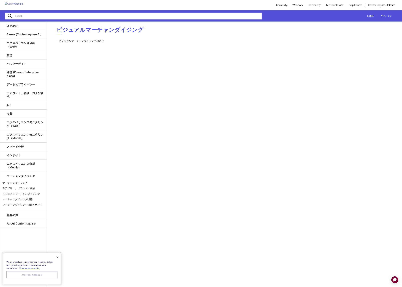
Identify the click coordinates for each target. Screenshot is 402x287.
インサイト (14, 155)
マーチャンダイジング (21, 176)
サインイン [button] (386, 15)
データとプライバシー (21, 84)
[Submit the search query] (10, 16)
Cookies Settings (32, 274)
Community (314, 5)
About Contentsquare (21, 223)
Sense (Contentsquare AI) (24, 34)
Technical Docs (334, 5)
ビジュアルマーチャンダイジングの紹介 (81, 40)
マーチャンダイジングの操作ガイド (22, 204)
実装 (9, 113)
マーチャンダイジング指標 (17, 199)
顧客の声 (12, 215)
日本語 (370, 16)
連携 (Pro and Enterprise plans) (23, 73)
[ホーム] (14, 3)
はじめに (12, 25)
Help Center (355, 5)
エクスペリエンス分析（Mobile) (21, 165)
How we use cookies (29, 268)
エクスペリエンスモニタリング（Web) (25, 124)
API (9, 105)
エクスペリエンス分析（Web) (21, 44)
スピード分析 (15, 146)
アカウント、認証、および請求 (25, 94)
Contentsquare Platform (381, 5)
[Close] (57, 257)
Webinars (297, 5)
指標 (9, 55)
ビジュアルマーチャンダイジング (21, 193)
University (281, 5)
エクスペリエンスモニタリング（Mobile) (25, 136)
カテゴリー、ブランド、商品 (18, 188)
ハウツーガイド (17, 63)
